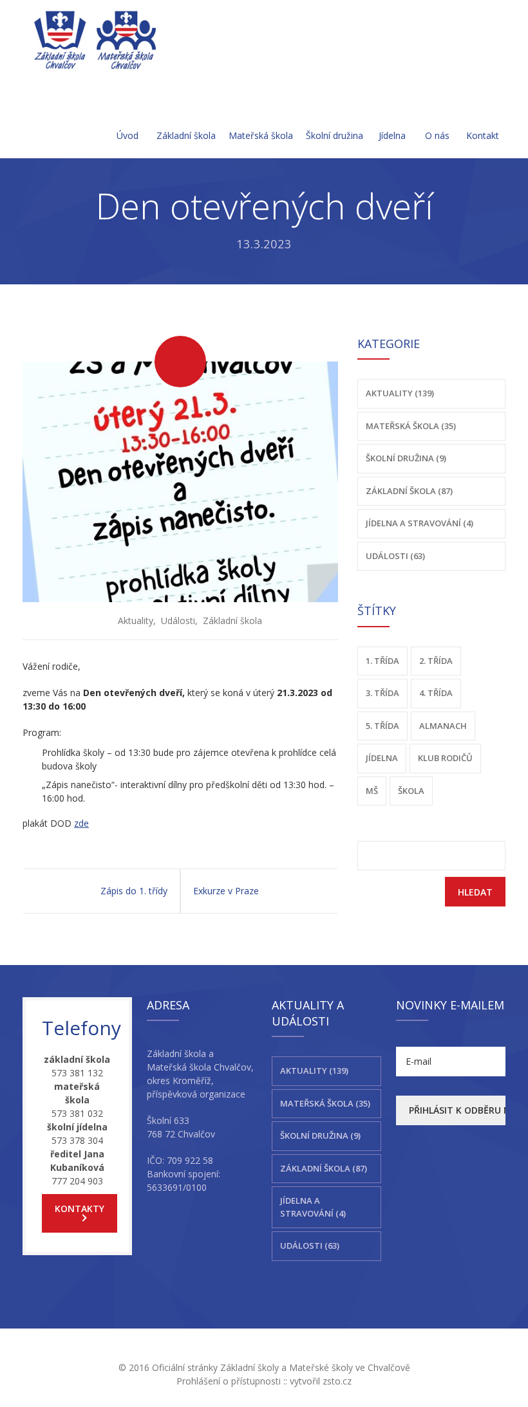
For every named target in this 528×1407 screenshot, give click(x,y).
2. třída (436, 661)
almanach (443, 725)
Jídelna (392, 135)
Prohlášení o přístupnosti (228, 1381)
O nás (437, 135)
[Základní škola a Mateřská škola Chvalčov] (96, 39)
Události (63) (395, 556)
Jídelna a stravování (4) (419, 523)
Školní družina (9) (406, 458)
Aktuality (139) (400, 393)
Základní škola (186, 135)
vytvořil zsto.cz (321, 1381)
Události (178, 620)
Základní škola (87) (409, 491)
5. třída (382, 725)
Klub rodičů (445, 758)
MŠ (372, 790)
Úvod (127, 135)
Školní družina (334, 135)
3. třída (382, 693)
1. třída (382, 661)
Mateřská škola (261, 135)
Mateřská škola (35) (411, 426)
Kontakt (482, 135)
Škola (411, 790)
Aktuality (135, 620)
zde (81, 823)
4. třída (436, 693)
